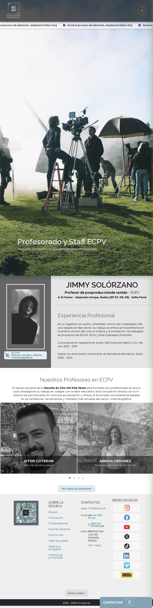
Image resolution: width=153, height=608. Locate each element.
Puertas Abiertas (59, 529)
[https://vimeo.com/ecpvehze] (127, 565)
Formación (56, 517)
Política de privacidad (56, 556)
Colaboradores (58, 523)
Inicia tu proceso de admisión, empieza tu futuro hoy (94, 25)
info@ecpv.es (97, 508)
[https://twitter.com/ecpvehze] (127, 536)
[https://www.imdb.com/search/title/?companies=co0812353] (127, 575)
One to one (56, 535)
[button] (70, 478)
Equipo (53, 512)
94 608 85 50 (95, 516)
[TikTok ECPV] (127, 546)
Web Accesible (58, 540)
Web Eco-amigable (55, 548)
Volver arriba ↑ (76, 593)
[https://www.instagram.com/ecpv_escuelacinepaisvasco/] (127, 508)
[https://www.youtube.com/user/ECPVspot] (127, 527)
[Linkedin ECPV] (127, 555)
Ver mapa (94, 545)
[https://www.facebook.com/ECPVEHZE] (127, 517)
